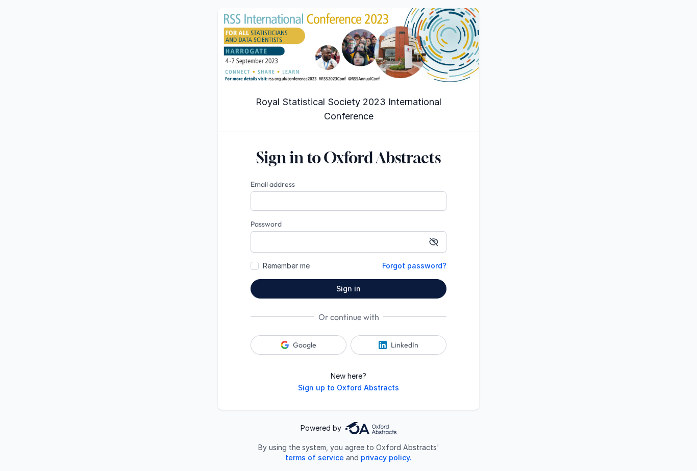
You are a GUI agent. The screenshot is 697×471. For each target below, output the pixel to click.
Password (266, 224)
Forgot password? (414, 265)
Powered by (321, 428)
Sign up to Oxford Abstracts (348, 387)
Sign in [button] (348, 288)
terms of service (314, 457)
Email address (273, 184)
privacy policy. (386, 457)
